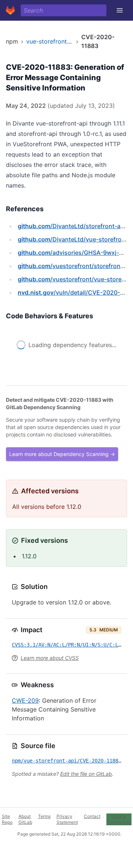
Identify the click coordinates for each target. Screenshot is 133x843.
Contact (92, 816)
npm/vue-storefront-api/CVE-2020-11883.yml (72, 761)
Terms (44, 816)
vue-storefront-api (52, 41)
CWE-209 (25, 700)
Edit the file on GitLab (86, 774)
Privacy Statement (67, 819)
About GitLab (25, 819)
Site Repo (7, 819)
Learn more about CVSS (50, 658)
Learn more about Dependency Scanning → (62, 454)
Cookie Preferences (119, 819)
